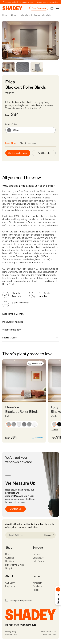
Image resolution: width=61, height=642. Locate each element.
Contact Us (15, 508)
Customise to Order (18, 152)
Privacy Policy (10, 631)
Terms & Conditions (48, 631)
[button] (8, 424)
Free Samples (39, 8)
